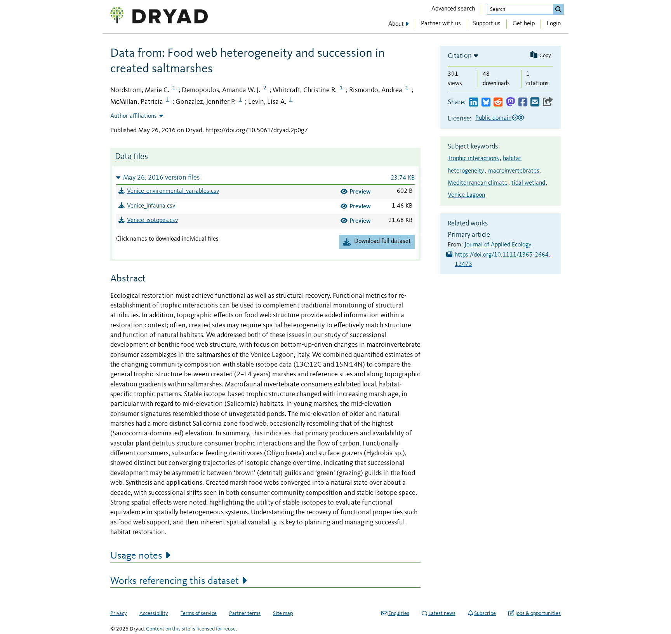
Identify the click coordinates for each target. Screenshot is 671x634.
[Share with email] (534, 102)
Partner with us (441, 24)
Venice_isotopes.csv (152, 220)
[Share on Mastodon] (510, 102)
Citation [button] (460, 55)
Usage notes (136, 556)
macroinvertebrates (513, 171)
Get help (524, 24)
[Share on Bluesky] (486, 102)
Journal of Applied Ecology (498, 245)
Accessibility (153, 613)
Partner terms (245, 613)
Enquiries (398, 613)
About (396, 24)
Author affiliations (133, 116)
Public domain (493, 118)
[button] (265, 177)
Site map (283, 613)
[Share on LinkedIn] (473, 102)
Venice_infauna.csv (151, 206)
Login (554, 24)
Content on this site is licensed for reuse (191, 629)
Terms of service (199, 613)
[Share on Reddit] (498, 102)
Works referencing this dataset (174, 581)
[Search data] (558, 9)
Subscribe (485, 613)
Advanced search (453, 9)
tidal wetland (528, 183)
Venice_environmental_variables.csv (173, 191)
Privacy (118, 613)
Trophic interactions (473, 158)
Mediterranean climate (478, 183)
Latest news (441, 613)
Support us (487, 24)
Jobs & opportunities (538, 613)
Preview (360, 191)
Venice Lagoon (466, 195)
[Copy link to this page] (548, 102)
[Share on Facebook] (522, 102)
